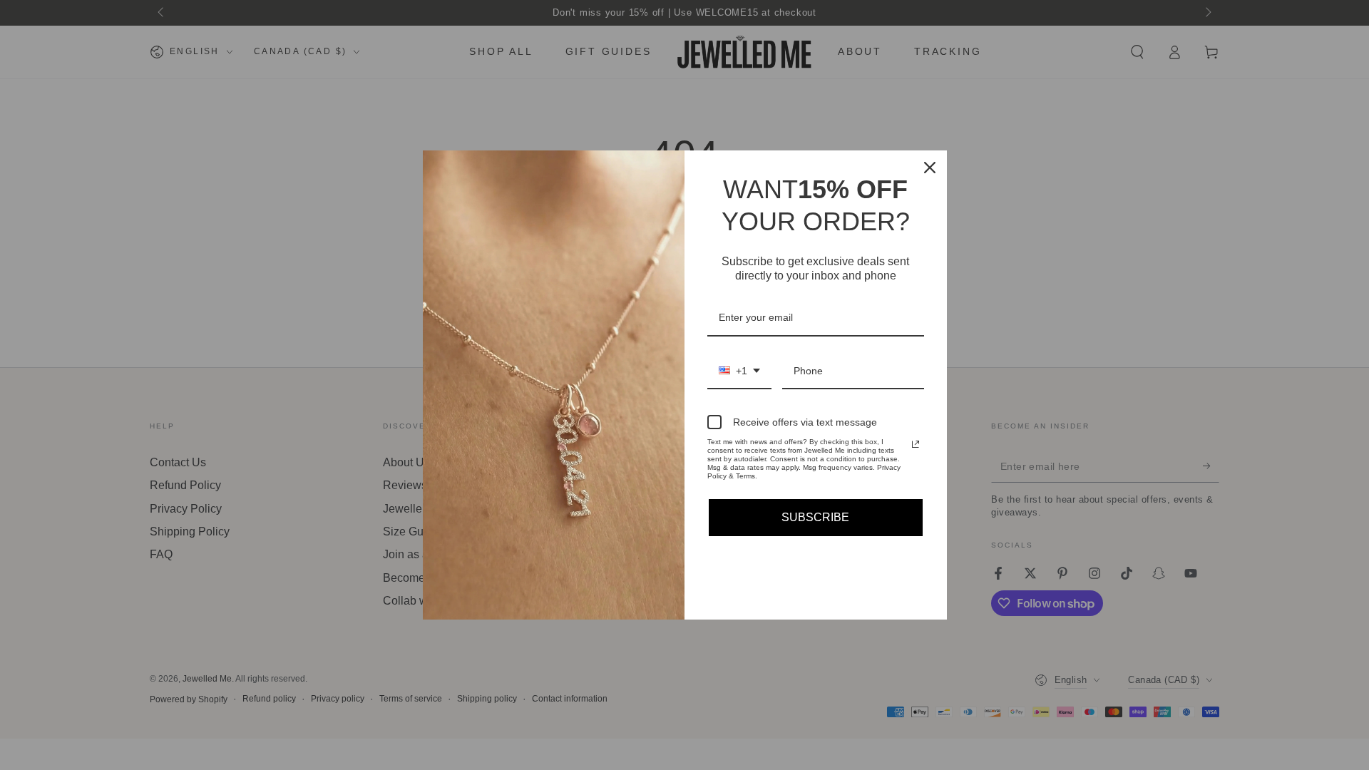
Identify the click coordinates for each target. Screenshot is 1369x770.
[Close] (930, 167)
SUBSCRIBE (815, 517)
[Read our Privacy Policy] (915, 444)
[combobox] (739, 372)
